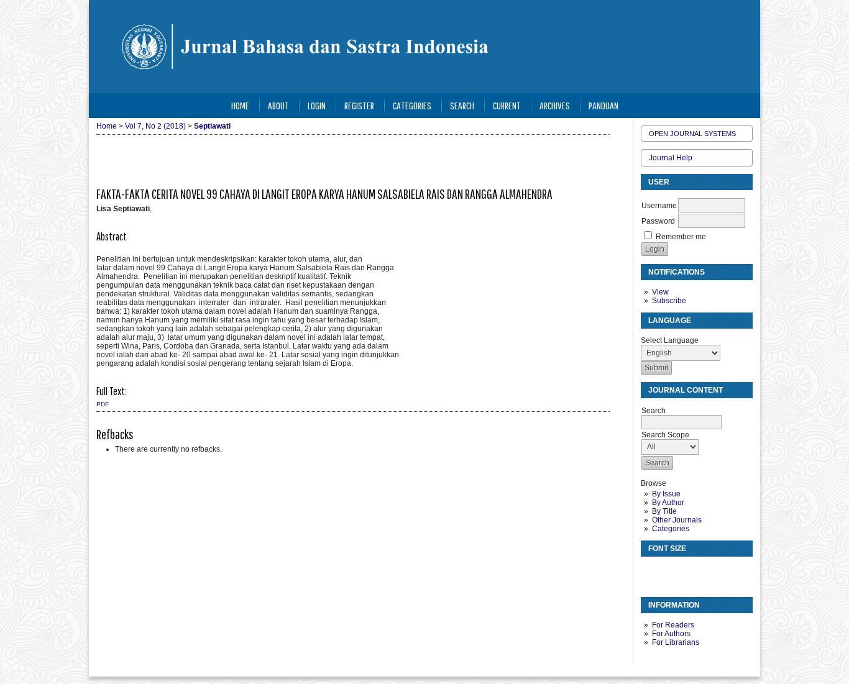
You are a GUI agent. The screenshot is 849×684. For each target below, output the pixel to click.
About (278, 105)
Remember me (681, 236)
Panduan (603, 105)
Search (462, 105)
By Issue (666, 494)
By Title (664, 511)
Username (659, 205)
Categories (670, 528)
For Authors (671, 633)
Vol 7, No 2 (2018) (155, 126)
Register (359, 105)
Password (658, 221)
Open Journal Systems (692, 133)
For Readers (673, 625)
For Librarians (675, 642)
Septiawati (212, 126)
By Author (668, 502)
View (660, 292)
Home (240, 105)
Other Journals (677, 520)
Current (507, 105)
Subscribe (669, 300)
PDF (102, 404)
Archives (554, 105)
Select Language (670, 340)
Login (317, 105)
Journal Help (670, 157)
